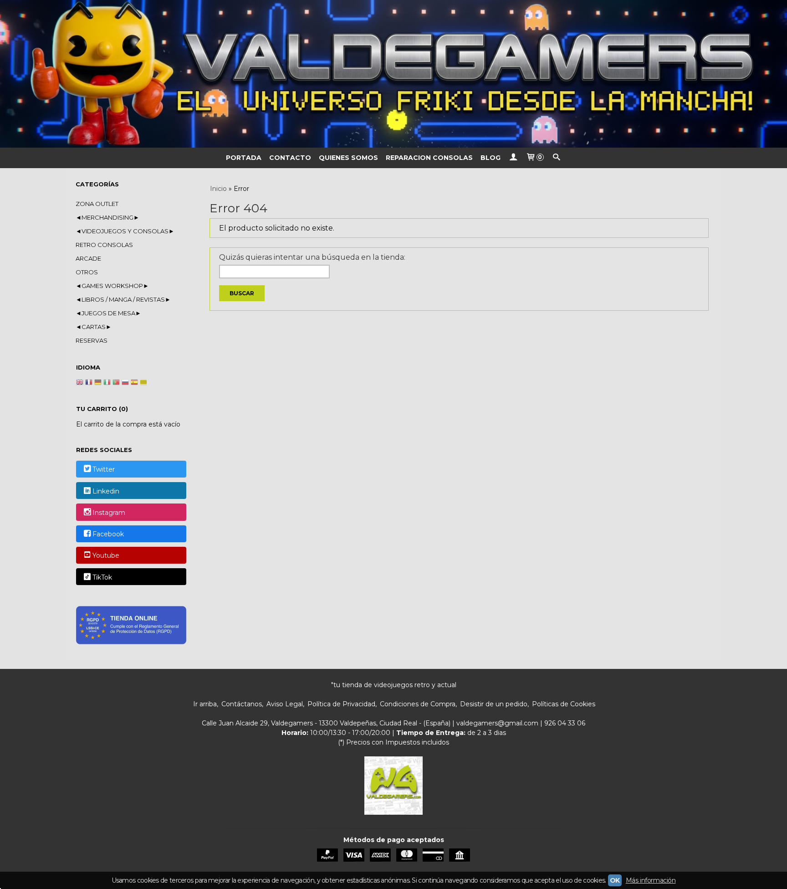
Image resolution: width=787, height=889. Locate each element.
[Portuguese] (116, 383)
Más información (651, 880)
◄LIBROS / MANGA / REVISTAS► (123, 299)
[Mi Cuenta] (513, 158)
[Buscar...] (556, 158)
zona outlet (97, 203)
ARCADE (88, 258)
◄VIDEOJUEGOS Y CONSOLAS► (125, 231)
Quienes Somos (348, 158)
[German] (98, 383)
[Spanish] (134, 383)
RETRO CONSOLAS (104, 244)
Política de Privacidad (341, 704)
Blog (490, 158)
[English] (79, 383)
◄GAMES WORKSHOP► (112, 285)
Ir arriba (205, 704)
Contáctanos (241, 704)
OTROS (87, 272)
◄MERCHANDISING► (107, 217)
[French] (88, 383)
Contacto (290, 158)
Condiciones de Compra (417, 704)
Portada (243, 158)
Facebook (108, 534)
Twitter (103, 470)
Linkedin (105, 491)
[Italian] (107, 383)
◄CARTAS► (94, 326)
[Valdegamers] (393, 74)
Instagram (108, 513)
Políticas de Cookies (563, 704)
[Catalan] (144, 383)
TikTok (102, 577)
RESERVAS (91, 340)
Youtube (105, 556)
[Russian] (125, 383)
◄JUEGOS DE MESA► (108, 313)
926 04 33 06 (564, 723)
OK (615, 880)
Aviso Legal (284, 704)
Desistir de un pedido (493, 704)
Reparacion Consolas (429, 158)
